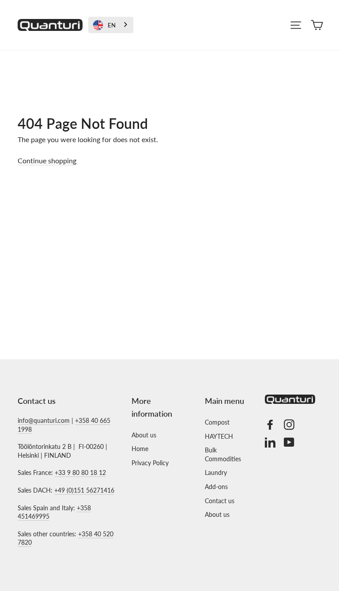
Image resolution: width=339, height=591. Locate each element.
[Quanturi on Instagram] (289, 424)
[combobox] (110, 25)
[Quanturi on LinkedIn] (270, 442)
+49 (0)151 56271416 (84, 490)
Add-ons (216, 486)
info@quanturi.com (44, 420)
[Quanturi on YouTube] (289, 442)
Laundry (216, 472)
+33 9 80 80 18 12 (80, 472)
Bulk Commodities (223, 454)
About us (144, 435)
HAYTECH (219, 436)
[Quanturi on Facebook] (270, 424)
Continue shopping (47, 160)
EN (112, 25)
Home (140, 448)
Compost (217, 422)
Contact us (219, 500)
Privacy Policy (150, 463)
